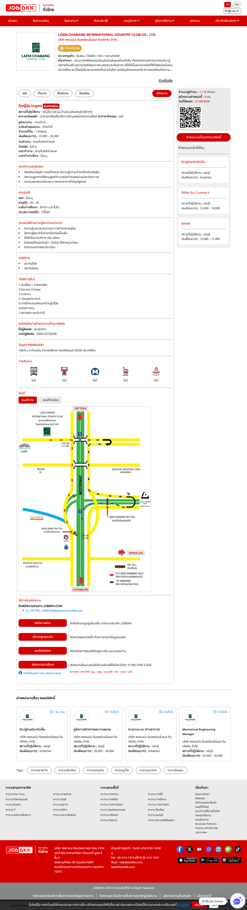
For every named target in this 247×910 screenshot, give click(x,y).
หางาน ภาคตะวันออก (112, 804)
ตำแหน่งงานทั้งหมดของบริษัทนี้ (203, 137)
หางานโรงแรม (175, 770)
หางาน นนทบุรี (155, 815)
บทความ (195, 20)
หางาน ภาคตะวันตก (158, 804)
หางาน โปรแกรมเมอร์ (17, 799)
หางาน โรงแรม (13, 804)
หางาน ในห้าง (60, 810)
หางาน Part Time (15, 794)
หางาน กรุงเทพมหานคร (113, 810)
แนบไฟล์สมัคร (43, 650)
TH (227, 4)
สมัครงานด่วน (43, 623)
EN (237, 4)
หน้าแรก (12, 20)
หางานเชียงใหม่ (67, 770)
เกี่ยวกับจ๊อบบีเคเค (226, 20)
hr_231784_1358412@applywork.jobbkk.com (54, 610)
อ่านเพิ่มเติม (184, 905)
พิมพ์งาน (63, 93)
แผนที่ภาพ (28, 400)
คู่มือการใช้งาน (163, 20)
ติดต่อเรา (200, 798)
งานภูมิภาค (130, 20)
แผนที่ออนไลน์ (51, 400)
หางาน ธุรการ (60, 804)
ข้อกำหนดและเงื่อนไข (206, 802)
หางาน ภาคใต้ (155, 794)
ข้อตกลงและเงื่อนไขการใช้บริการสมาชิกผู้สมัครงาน (128, 896)
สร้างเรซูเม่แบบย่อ (42, 636)
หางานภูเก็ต (122, 770)
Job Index (201, 832)
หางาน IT (11, 810)
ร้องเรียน (84, 93)
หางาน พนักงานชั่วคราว (18, 815)
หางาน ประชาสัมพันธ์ (64, 815)
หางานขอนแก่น (95, 770)
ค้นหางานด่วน (41, 20)
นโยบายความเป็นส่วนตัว (177, 896)
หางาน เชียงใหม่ (156, 810)
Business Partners (206, 824)
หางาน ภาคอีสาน (157, 799)
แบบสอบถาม (202, 819)
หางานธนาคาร (148, 770)
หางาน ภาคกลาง (109, 794)
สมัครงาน (161, 93)
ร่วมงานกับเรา (202, 794)
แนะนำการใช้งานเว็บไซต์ (207, 811)
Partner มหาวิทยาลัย (206, 828)
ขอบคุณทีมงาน (203, 815)
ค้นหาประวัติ (101, 20)
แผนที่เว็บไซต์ (202, 807)
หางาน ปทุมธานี (109, 820)
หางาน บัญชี (59, 799)
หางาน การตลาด (62, 794)
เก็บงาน (42, 93)
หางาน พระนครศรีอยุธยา (161, 820)
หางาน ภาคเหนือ (109, 799)
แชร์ (25, 93)
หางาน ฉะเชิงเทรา (109, 815)
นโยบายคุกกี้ (204, 896)
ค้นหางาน (70, 20)
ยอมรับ (199, 904)
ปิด (214, 904)
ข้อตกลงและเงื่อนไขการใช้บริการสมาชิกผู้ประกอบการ (63, 896)
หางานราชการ (39, 770)
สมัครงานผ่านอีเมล (43, 664)
